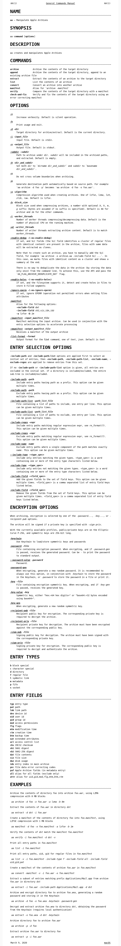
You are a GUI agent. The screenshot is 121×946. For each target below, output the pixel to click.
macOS (107, 942)
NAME (15, 11)
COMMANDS (21, 60)
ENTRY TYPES (25, 657)
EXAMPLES (21, 784)
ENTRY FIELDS (26, 695)
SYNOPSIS (21, 28)
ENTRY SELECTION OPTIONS (41, 347)
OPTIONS (19, 105)
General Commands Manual (60, 3)
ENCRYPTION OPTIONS (34, 507)
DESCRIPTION (25, 44)
